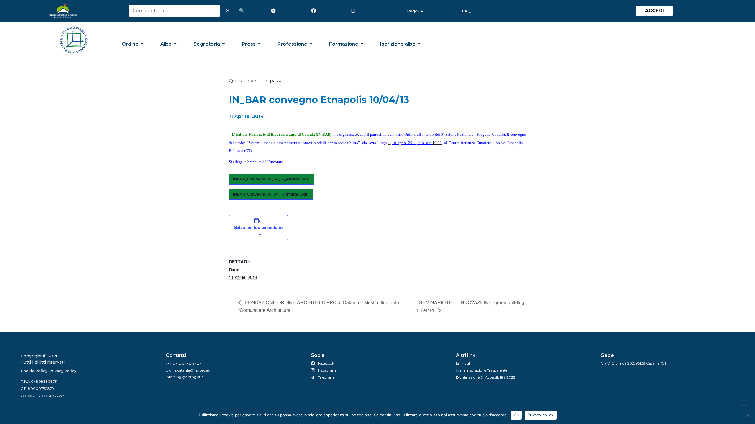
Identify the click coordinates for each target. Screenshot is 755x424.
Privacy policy (541, 415)
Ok (516, 415)
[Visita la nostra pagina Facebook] (314, 10)
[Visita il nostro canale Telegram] (274, 10)
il (389, 142)
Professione (292, 44)
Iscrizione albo (398, 44)
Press (249, 44)
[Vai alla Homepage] (73, 39)
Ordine (130, 44)
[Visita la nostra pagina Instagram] (354, 10)
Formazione (343, 44)
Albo (166, 44)
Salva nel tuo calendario (258, 227)
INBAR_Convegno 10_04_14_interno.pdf (270, 194)
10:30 (437, 142)
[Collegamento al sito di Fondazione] (63, 11)
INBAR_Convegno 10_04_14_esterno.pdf (270, 179)
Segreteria (206, 44)
